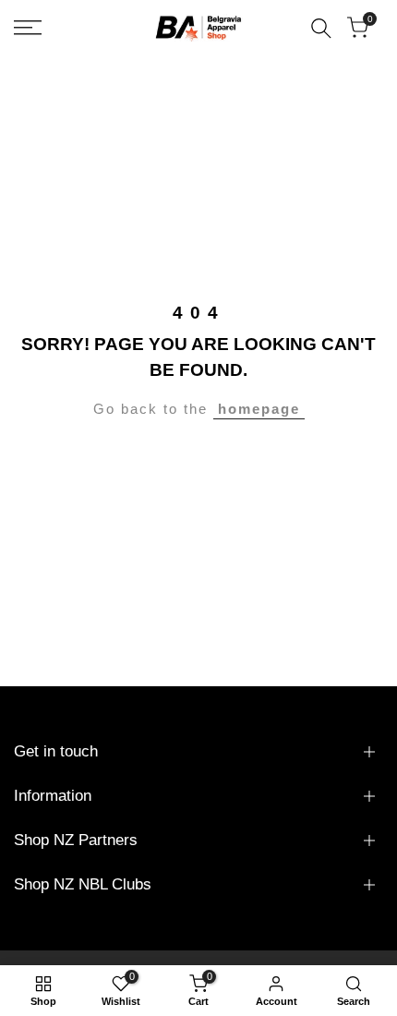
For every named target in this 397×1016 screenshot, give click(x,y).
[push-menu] (28, 27)
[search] (321, 28)
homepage (259, 409)
